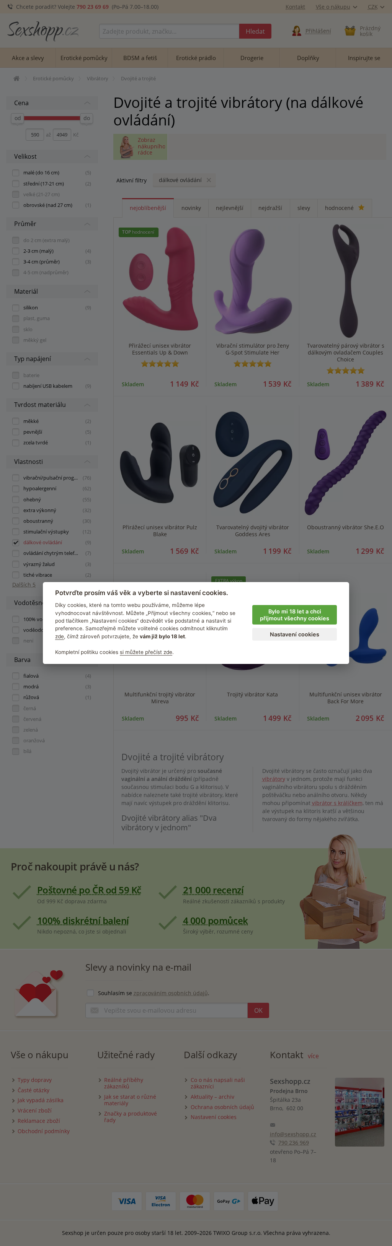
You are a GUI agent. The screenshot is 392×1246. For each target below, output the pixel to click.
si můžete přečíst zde (146, 652)
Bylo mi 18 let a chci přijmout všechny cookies (294, 614)
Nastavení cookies (294, 634)
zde (59, 636)
